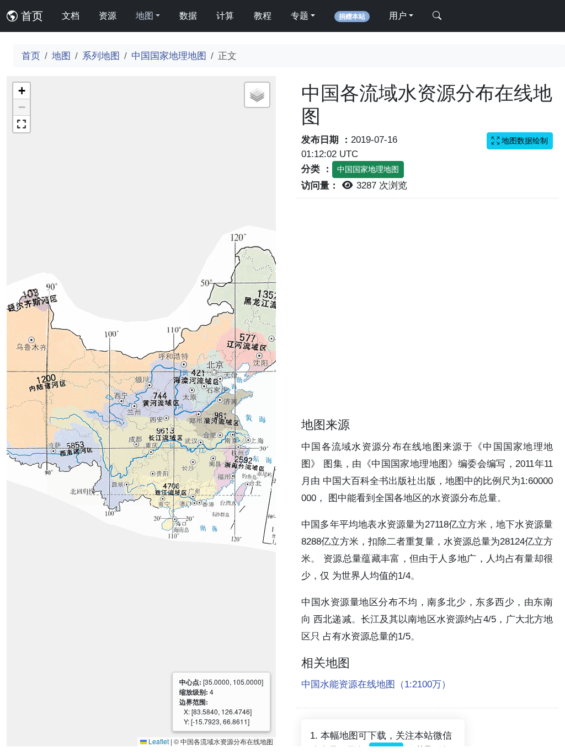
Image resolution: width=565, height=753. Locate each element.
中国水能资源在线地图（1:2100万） (376, 684)
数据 (188, 15)
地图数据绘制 (523, 140)
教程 (262, 15)
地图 (61, 55)
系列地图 (101, 55)
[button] (21, 91)
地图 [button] (144, 15)
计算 (225, 15)
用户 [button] (398, 15)
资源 (107, 15)
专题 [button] (299, 15)
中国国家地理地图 (168, 55)
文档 (70, 15)
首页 (30, 16)
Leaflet (158, 741)
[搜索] (437, 16)
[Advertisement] (427, 314)
